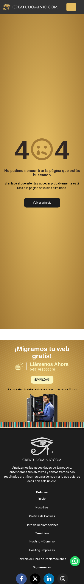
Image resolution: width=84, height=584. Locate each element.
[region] (42, 548)
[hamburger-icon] (71, 7)
